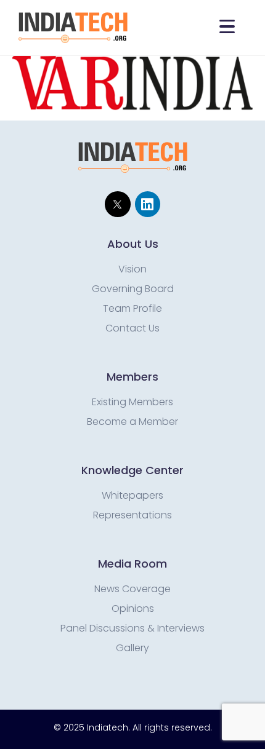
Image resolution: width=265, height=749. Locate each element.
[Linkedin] (147, 203)
